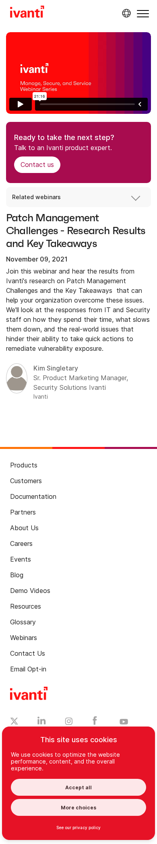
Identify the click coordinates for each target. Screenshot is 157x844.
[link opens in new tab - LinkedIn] (41, 722)
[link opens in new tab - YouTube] (124, 722)
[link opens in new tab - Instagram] (69, 722)
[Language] (125, 13)
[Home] (27, 13)
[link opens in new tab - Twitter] (14, 722)
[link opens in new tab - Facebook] (94, 722)
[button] (143, 13)
